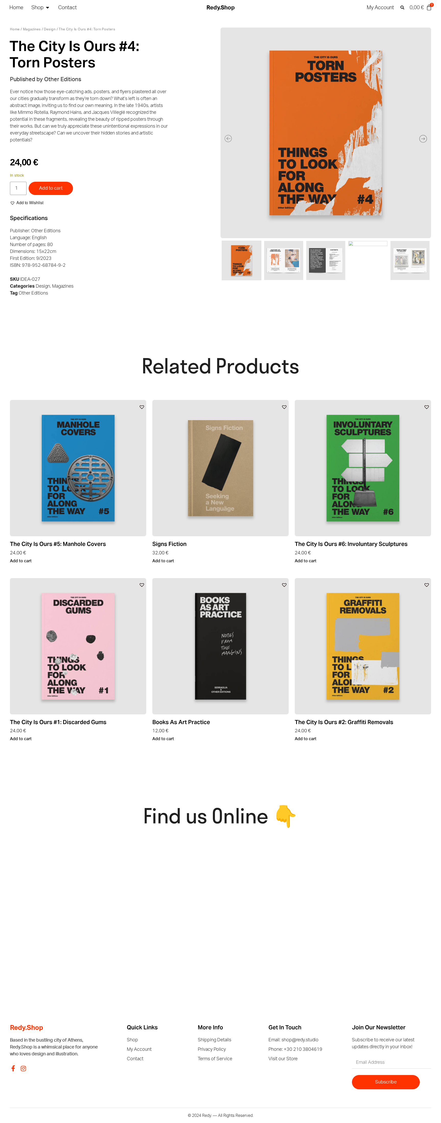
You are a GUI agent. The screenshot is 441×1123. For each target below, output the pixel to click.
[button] (402, 8)
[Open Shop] (47, 7)
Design (50, 29)
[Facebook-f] (13, 1068)
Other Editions (33, 293)
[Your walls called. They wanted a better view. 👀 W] (61, 874)
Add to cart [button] (21, 561)
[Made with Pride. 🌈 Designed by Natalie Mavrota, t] (276, 874)
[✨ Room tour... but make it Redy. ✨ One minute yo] (384, 936)
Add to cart (51, 188)
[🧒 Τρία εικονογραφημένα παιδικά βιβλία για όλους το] (384, 874)
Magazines (32, 29)
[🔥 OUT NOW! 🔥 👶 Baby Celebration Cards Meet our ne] (276, 936)
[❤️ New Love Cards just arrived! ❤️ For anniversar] (61, 936)
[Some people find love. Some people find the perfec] (169, 874)
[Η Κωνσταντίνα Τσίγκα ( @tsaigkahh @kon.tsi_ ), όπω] (169, 936)
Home (15, 29)
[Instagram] (23, 1068)
